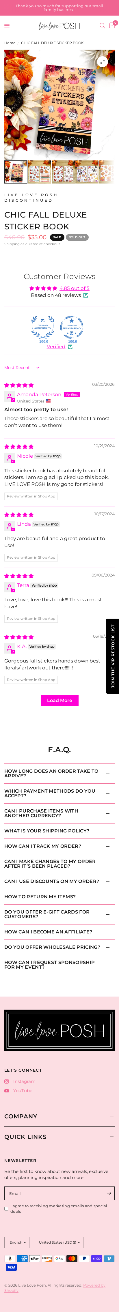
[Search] (102, 26)
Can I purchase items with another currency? (41, 813)
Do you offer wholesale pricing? (52, 947)
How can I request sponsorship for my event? (49, 965)
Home (9, 43)
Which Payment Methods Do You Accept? (49, 793)
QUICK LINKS (25, 1136)
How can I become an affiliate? (48, 932)
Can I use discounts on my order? (51, 881)
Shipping (12, 244)
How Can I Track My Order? (42, 846)
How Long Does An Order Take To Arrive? (51, 773)
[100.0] (42, 327)
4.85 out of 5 (75, 288)
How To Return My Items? (40, 896)
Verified (56, 346)
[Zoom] (102, 61)
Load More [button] (59, 700)
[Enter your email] (109, 1193)
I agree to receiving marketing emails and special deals (58, 1209)
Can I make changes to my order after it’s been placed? (50, 864)
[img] (19, 385)
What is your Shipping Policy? (46, 831)
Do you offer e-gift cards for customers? (47, 914)
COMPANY (20, 1116)
